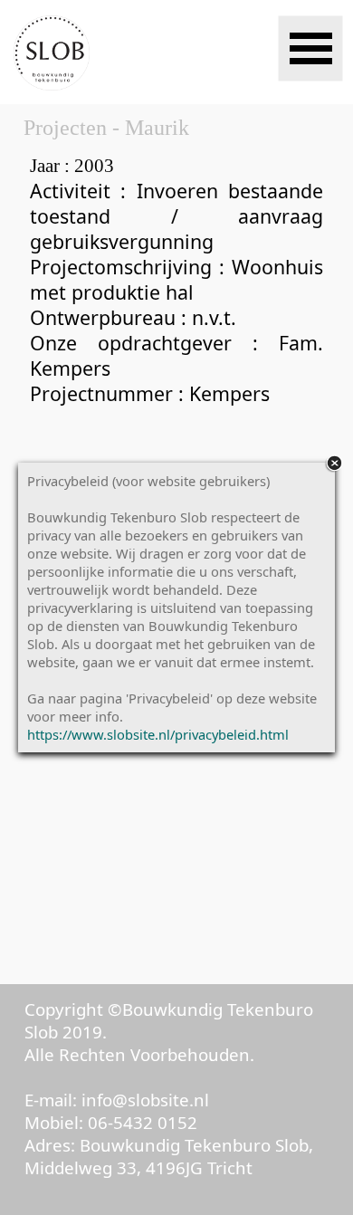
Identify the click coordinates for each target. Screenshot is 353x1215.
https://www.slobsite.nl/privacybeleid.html (158, 734)
